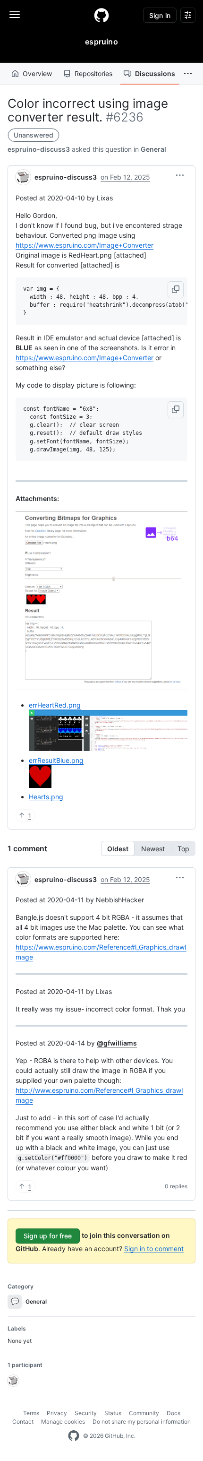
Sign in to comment (154, 1249)
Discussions (155, 73)
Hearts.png (46, 797)
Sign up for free (48, 1236)
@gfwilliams (117, 1043)
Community (144, 1413)
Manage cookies (63, 1421)
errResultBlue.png (56, 760)
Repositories (93, 73)
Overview (37, 73)
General (153, 149)
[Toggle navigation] (15, 15)
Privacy (57, 1413)
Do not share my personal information (142, 1421)
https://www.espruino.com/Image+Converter (84, 245)
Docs (173, 1413)
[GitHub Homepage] (73, 1436)
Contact (23, 1421)
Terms (31, 1413)
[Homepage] (101, 15)
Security (86, 1413)
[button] (187, 74)
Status (112, 1413)
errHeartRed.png (55, 705)
